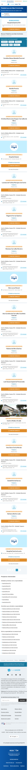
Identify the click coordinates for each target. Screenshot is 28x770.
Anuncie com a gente (5, 718)
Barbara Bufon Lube (14, 514)
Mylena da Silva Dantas (14, 348)
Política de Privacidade (6, 715)
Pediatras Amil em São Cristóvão (9, 616)
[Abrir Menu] (2, 4)
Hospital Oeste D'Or (6, 602)
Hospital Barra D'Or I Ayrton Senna (9, 597)
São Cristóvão (22, 660)
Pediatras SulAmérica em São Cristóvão (11, 608)
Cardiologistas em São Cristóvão (9, 642)
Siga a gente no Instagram (12, 675)
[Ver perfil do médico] (14, 51)
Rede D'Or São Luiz (10, 762)
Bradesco (11, 41)
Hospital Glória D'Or (6, 586)
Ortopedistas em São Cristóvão (9, 650)
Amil (11, 44)
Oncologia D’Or (19, 762)
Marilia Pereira (14, 88)
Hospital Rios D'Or (4, 527)
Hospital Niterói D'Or (5, 72)
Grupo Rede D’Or (21, 742)
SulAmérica (4, 41)
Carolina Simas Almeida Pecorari (14, 58)
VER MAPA (24, 74)
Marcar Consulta (10, 660)
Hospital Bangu (5, 599)
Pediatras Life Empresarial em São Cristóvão (12, 622)
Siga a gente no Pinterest (20, 675)
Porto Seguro (5, 44)
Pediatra (16, 660)
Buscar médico (10, 1)
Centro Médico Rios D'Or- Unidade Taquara (12, 526)
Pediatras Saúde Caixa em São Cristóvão (11, 619)
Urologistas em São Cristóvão (8, 653)
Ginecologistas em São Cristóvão (9, 645)
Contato (17, 718)
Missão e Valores (18, 709)
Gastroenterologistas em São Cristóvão (11, 639)
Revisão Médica (18, 712)
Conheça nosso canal (8, 675)
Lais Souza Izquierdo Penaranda (14, 382)
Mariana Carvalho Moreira (14, 249)
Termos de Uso (18, 715)
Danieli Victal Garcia (14, 481)
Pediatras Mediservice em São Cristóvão (11, 614)
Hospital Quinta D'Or (14, 23)
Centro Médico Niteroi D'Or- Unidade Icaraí (12, 70)
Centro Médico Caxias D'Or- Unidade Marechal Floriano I (13, 195)
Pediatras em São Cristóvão (8, 636)
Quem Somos (4, 709)
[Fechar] (26, 39)
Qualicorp (22, 765)
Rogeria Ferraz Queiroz (14, 216)
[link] (8, 570)
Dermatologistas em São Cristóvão (10, 647)
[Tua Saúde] (14, 670)
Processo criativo (5, 712)
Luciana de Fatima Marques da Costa (14, 182)
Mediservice (18, 41)
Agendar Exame (18, 1)
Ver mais (16, 44)
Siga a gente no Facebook (16, 675)
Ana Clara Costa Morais (14, 447)
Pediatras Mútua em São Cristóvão (9, 627)
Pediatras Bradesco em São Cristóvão (10, 611)
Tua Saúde (3, 1)
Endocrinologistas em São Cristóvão (10, 634)
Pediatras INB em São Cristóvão (9, 625)
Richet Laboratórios (14, 765)
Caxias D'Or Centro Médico (6, 198)
